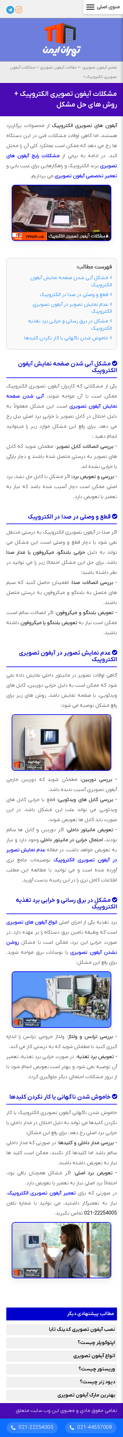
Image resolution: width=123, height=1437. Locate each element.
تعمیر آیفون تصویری (99, 67)
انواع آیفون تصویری (94, 1356)
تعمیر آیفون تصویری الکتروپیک (42, 1193)
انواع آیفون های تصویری (31, 922)
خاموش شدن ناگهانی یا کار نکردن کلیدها (66, 338)
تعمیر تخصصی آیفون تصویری (86, 176)
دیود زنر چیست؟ (97, 1382)
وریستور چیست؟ (97, 1369)
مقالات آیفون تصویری (58, 67)
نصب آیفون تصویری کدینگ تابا (82, 1329)
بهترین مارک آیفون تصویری (86, 1395)
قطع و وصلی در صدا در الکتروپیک (74, 295)
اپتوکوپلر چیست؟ (96, 1343)
